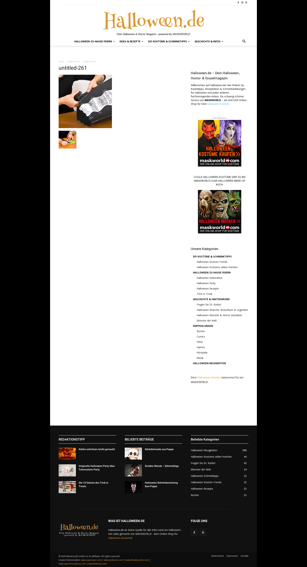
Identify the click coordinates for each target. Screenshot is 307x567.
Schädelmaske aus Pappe (159, 449)
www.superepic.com (91, 559)
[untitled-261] (85, 127)
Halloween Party (206, 283)
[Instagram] (242, 3)
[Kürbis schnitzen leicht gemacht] (67, 454)
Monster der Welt (207, 320)
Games (201, 347)
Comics (201, 336)
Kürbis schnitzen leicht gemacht (97, 449)
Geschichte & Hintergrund (211, 299)
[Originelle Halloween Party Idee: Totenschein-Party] (67, 470)
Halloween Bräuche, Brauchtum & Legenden (222, 310)
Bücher (201, 331)
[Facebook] (238, 3)
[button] (244, 41)
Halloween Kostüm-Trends (212, 261)
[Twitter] (246, 3)
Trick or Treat (204, 294)
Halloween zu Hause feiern (212, 272)
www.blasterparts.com (137, 559)
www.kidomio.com (97, 563)
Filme (200, 342)
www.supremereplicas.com (72, 563)
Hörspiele (202, 352)
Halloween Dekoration (209, 277)
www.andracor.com (113, 559)
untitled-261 (73, 61)
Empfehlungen (203, 326)
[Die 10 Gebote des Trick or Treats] (67, 487)
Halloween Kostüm (218, 104)
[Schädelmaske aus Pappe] (133, 454)
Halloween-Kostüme (120, 538)
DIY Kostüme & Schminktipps (212, 256)
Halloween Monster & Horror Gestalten (219, 315)
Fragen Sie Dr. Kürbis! (209, 304)
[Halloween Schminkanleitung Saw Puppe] (133, 487)
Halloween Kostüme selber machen (217, 267)
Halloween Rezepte (208, 288)
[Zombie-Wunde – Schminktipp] (133, 470)
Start (61, 61)
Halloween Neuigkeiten (209, 363)
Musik (200, 358)
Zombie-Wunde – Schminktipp (162, 466)
